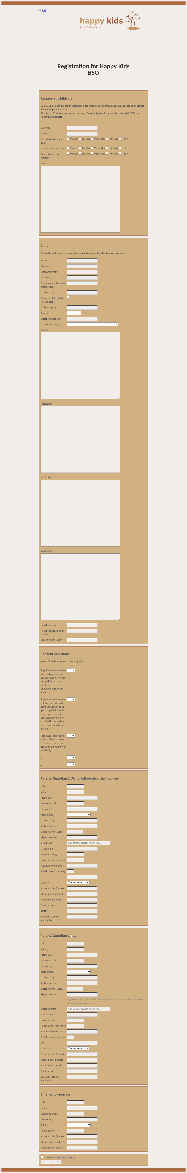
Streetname (47, 849)
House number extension (53, 860)
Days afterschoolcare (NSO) (51, 141)
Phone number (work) (52, 1148)
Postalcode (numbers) (52, 865)
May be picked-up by (51, 640)
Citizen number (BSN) (52, 319)
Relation (45, 1125)
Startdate (46, 128)
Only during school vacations (50, 156)
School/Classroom (50, 324)
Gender (45, 313)
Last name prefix (49, 272)
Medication (46, 404)
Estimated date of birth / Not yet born (53, 300)
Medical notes (48, 477)
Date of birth (48, 292)
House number (49, 854)
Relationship (47, 815)
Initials (44, 260)
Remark (45, 163)
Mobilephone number (52, 1142)
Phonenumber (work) (51, 899)
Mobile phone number (52, 894)
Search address (48, 843)
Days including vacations (53, 148)
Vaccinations (48, 551)
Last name (46, 277)
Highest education (50, 837)
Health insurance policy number (52, 633)
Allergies (45, 330)
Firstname (46, 798)
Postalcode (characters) (53, 871)
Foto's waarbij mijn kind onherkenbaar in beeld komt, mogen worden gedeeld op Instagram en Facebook (53, 743)
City (43, 877)
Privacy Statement (65, 1157)
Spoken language (49, 307)
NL (44, 10)
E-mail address (49, 905)
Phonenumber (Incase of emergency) (53, 285)
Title (43, 786)
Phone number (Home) (52, 888)
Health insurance (49, 625)
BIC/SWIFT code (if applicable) (50, 918)
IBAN (44, 911)
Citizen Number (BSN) (52, 832)
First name (47, 266)
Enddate (45, 133)
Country (45, 882)
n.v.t (75, 936)
